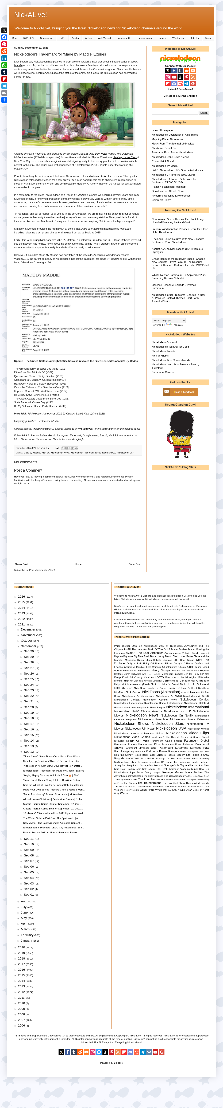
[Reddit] (4, 51)
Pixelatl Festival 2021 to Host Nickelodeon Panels (50, 832)
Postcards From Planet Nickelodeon (172, 152)
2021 (22, 624)
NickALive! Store (177, 688)
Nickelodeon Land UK (177, 711)
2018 (22, 958)
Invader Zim (181, 673)
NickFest (192, 688)
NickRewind (133, 692)
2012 (22, 992)
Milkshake (203, 677)
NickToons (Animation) (161, 692)
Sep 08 (29, 855)
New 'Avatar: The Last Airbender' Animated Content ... (53, 822)
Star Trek (203, 765)
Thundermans (144, 38)
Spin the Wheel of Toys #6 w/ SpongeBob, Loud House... (54, 785)
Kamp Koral (121, 677)
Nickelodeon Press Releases (189, 719)
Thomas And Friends (197, 783)
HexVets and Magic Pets (185, 671)
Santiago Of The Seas (169, 758)
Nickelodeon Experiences (128, 703)
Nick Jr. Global (160, 355)
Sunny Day (93, 153)
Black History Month (161, 656)
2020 (22, 947)
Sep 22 (29, 696)
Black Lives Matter (183, 656)
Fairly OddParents (153, 663)
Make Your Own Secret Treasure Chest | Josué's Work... (54, 789)
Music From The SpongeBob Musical (173, 143)
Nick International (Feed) (136, 684)
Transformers (143, 786)
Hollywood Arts (138, 674)
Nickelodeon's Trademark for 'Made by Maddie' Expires (53, 770)
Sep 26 (29, 673)
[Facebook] (4, 37)
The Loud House (149, 779)
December (28, 629)
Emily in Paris (134, 663)
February (27, 935)
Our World (142, 740)
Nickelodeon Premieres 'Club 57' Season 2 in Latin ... (52, 761)
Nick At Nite (197, 680)
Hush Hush (152, 674)
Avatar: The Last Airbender (144, 653)
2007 (22, 1020)
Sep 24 (29, 684)
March (25, 929)
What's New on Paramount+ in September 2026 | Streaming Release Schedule (179, 276)
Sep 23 (29, 690)
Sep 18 (29, 718)
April (24, 923)
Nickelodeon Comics (194, 699)
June (25, 912)
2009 (22, 1009)
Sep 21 (29, 701)
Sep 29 (29, 657)
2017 (22, 964)
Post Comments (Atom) (42, 570)
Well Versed (104, 38)
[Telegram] (4, 86)
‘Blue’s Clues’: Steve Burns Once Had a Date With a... (52, 756)
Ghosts (182, 667)
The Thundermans (149, 783)
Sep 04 (29, 878)
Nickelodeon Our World (165, 342)
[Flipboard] (4, 79)
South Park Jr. (200, 762)
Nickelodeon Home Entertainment (163, 703)
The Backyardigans (153, 776)
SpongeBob (46, 38)
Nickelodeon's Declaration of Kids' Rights (175, 134)
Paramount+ (123, 38)
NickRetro (119, 692)
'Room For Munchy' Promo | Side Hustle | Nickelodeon (53, 794)
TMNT (62, 38)
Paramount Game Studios (166, 740)
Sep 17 (29, 724)
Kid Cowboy (135, 677)
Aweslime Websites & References (171, 195)
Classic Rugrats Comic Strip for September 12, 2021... (53, 803)
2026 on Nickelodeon (144, 645)
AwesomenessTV (174, 653)
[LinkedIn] (4, 58)
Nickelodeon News (60, 453)
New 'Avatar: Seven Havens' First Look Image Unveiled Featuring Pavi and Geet (178, 221)
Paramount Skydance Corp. (141, 747)
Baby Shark (191, 653)
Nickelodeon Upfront (152, 733)
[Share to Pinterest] (76, 448)
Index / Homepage (162, 130)
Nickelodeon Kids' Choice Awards (171, 360)
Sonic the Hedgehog (178, 762)
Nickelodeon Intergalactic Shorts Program (145, 707)
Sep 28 (29, 662)
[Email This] (63, 448)
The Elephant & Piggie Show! (196, 776)
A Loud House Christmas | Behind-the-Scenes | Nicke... (53, 799)
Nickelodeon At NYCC (169, 696)
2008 (22, 1014)
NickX (183, 692)
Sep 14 (29, 740)
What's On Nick (187, 786)
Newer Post (21, 564)
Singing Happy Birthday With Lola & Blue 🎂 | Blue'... (52, 775)
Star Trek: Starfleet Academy (173, 769)
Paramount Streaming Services (180, 747)
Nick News (140, 688)
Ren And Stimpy (123, 754)
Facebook (75, 435)
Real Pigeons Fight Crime (198, 752)
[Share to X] (70, 448)
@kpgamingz (40, 428)
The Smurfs (130, 783)
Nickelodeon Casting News (160, 699)
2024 (22, 607)
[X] (4, 30)
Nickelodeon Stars (168, 723)
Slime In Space (139, 762)
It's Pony (194, 673)
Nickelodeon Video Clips (187, 733)
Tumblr (103, 435)
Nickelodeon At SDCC (196, 696)
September (29, 646)
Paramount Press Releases (177, 744)
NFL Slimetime (167, 680)
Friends (169, 663)
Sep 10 (29, 844)
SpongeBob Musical (151, 765)
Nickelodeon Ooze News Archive (170, 156)
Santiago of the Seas (125, 157)
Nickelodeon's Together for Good (170, 346)
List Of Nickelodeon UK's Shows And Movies (177, 170)
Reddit (52, 435)
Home (78, 564)
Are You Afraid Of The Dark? (154, 649)
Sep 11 (29, 838)
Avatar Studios (179, 649)
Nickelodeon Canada (127, 699)
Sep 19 (29, 712)
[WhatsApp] (4, 65)
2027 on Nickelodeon (171, 646)
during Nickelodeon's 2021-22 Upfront (54, 239)
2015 (22, 975)
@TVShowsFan (84, 428)
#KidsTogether (122, 645)
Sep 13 (29, 746)
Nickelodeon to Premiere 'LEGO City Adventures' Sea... (53, 827)
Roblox (137, 755)
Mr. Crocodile (136, 681)
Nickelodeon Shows (105, 453)
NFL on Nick (183, 680)
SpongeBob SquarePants (180, 765)
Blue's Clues (144, 660)
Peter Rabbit (108, 153)
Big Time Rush (141, 656)
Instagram (62, 435)
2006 (22, 1025)
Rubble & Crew (200, 754)
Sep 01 (29, 894)
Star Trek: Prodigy (124, 769)
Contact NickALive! (163, 161)
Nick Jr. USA (123, 688)
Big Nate (128, 656)
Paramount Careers (163, 372)
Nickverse (119, 741)
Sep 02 (29, 889)
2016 (22, 969)
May (24, 918)
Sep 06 (29, 866)
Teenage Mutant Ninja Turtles (182, 772)
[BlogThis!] (66, 448)
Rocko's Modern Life (178, 754)
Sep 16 (29, 729)
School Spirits (190, 758)
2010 (22, 1003)
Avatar (75, 38)
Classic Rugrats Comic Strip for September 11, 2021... (53, 808)
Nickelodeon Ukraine (198, 729)
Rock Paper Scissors (154, 754)
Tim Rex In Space (124, 786)
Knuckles (149, 677)
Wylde (88, 38)
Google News (90, 435)
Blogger (118, 1062)
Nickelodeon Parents (163, 351)
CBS (176, 660)
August (26, 901)
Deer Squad (187, 660)
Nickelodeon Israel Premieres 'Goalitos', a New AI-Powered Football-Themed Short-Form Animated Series (178, 298)
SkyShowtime (121, 762)
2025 (22, 602)
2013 (22, 986)
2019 (22, 953)
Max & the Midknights (184, 677)
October (27, 640)
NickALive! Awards (157, 688)
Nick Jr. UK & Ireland (194, 684)
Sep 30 (29, 651)
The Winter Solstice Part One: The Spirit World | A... (51, 818)
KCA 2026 (28, 38)
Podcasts (152, 751)
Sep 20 (29, 707)
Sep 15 (29, 735)
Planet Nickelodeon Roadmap (169, 186)
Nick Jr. (45, 453)
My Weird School (151, 681)
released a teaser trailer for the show (101, 176)
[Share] (4, 99)
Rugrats (162, 38)
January (27, 940)
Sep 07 (29, 861)
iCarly (124, 793)
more (126, 435)
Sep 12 (29, 751)
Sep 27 (29, 668)
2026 (22, 596)
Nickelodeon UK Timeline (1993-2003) (173, 174)
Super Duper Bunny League (144, 772)
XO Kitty (172, 790)
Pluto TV (194, 38)
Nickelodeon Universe (126, 733)
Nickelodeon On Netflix (177, 715)
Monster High (121, 680)
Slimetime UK (156, 762)
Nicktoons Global (199, 737)
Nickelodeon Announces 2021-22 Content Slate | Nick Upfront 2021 (66, 413)
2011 (21, 997)
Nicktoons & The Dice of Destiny (170, 737)
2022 (22, 619)
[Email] (4, 92)
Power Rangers (169, 751)
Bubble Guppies (162, 660)
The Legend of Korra (125, 779)
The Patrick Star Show (173, 779)
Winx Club (203, 786)
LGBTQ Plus (162, 677)
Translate (177, 324)
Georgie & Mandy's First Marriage (142, 667)
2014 (22, 980)
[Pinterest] (4, 44)
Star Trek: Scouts (145, 769)
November (28, 635)
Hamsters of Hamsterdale (136, 671)
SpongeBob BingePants (126, 765)
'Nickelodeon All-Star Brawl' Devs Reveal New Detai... (52, 765)
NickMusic (203, 688)
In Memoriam (165, 673)
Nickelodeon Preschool (82, 453)
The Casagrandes (174, 775)
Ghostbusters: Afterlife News (168, 191)
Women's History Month (126, 790)
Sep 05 (29, 872)
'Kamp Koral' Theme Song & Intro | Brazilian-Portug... (52, 780)
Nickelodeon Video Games (132, 737)
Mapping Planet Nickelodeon (168, 139)
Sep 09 (29, 850)
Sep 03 (29, 883)
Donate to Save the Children (180, 95)
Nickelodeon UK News (140, 728)
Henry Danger (161, 670)
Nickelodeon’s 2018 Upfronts (91, 164)
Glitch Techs (194, 666)
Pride (183, 751)
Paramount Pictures (125, 744)
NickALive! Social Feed (165, 148)
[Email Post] (57, 448)
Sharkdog (204, 758)
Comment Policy (161, 199)
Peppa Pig (128, 751)
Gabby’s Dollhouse (183, 663)
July (24, 907)
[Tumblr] (4, 72)
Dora (14, 38)
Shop (208, 38)
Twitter (43, 435)
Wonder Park (147, 789)
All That (132, 649)
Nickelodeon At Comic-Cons (138, 696)
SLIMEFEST (147, 758)
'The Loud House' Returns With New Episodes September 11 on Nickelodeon (178, 240)
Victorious (157, 786)
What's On (178, 38)
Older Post (134, 564)
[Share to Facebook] (73, 448)
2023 (22, 613)
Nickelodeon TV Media (165, 165)
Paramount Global (196, 740)
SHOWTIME (132, 758)
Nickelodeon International (187, 707)
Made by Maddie (32, 453)
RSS (115, 435)
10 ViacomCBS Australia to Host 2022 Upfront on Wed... (54, 813)
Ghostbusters (169, 666)
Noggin (130, 740)
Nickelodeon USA (125, 453)
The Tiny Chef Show (173, 783)
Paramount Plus (149, 744)
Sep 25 (29, 679)
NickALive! (30, 14)
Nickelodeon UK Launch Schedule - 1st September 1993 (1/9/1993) (174, 181)
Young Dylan (185, 789)
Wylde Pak (161, 789)
